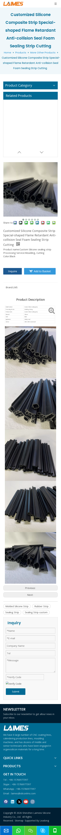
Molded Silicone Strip (16, 606)
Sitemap (19, 820)
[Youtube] (25, 801)
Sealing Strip (12, 612)
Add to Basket (42, 271)
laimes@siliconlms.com (23, 793)
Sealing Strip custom (36, 612)
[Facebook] (5, 801)
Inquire (12, 271)
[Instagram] (32, 801)
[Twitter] (19, 801)
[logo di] (16, 728)
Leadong (44, 820)
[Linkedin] (12, 801)
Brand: (9, 287)
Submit (15, 691)
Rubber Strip (41, 606)
